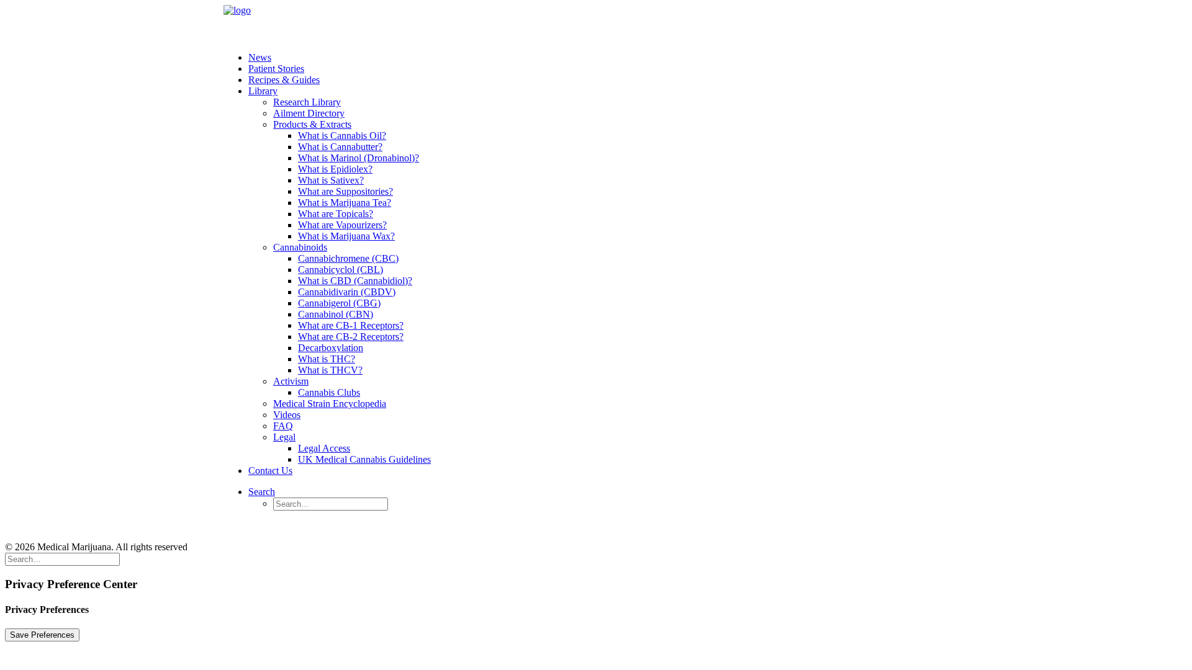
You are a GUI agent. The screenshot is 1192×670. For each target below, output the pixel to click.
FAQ (283, 426)
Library (263, 91)
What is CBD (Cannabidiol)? (355, 280)
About (164, 525)
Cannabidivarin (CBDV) (346, 292)
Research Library (307, 102)
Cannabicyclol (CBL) (340, 269)
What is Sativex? (331, 180)
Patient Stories (276, 68)
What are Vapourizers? (342, 225)
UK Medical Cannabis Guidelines (364, 459)
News (259, 57)
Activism (291, 381)
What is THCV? (330, 370)
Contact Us (270, 470)
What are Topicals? (335, 213)
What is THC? (326, 359)
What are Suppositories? (345, 191)
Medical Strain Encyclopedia (329, 403)
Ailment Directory (309, 113)
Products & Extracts (312, 124)
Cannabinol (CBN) (335, 314)
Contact (305, 525)
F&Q (347, 525)
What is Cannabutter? (340, 146)
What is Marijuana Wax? (346, 236)
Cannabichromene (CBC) (348, 258)
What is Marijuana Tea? (344, 202)
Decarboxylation (330, 347)
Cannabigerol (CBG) (339, 303)
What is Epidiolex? (335, 169)
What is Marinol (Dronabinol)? (358, 158)
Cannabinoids (300, 247)
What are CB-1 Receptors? (351, 325)
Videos (286, 414)
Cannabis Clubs (329, 392)
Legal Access (324, 448)
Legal (284, 437)
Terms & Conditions (236, 525)
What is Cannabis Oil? (342, 135)
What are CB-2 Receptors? (351, 336)
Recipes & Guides (284, 79)
